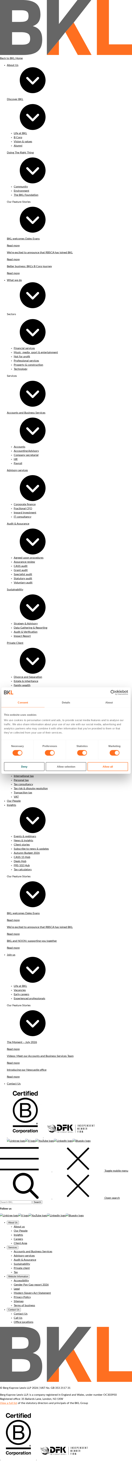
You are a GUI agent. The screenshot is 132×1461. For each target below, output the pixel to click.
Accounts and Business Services (26, 412)
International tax (24, 776)
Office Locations (23, 1322)
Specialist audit (23, 574)
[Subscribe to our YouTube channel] (45, 1141)
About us (19, 1226)
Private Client (15, 643)
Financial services (24, 348)
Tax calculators (23, 869)
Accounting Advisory (26, 451)
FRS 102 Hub (22, 865)
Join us (11, 954)
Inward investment (25, 512)
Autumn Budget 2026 (27, 853)
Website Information (18, 1276)
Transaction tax (23, 792)
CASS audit (21, 566)
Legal (17, 1288)
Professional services (26, 360)
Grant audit (21, 570)
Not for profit (22, 356)
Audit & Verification (25, 632)
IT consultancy (22, 516)
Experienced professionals (29, 998)
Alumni (18, 145)
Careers (18, 1239)
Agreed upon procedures (28, 557)
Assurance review (24, 562)
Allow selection (66, 766)
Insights (11, 805)
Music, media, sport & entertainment (36, 352)
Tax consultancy (23, 784)
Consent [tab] (23, 702)
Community (21, 186)
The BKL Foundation (26, 195)
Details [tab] (66, 702)
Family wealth (22, 685)
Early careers (21, 994)
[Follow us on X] (30, 1141)
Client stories (22, 844)
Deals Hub (20, 861)
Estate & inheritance (26, 681)
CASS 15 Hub (22, 857)
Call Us (18, 1318)
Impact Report (22, 636)
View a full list (8, 1403)
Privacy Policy (22, 1297)
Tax (16, 1272)
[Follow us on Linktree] (16, 1141)
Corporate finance (25, 504)
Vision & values (23, 141)
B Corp (18, 137)
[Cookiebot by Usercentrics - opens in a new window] (113, 692)
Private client (22, 1268)
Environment (21, 190)
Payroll (18, 463)
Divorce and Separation (28, 677)
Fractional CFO (23, 508)
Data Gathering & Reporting (30, 627)
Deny (24, 766)
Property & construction (28, 364)
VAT (16, 796)
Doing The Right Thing (20, 152)
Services (12, 1247)
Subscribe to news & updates (31, 848)
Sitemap (19, 1301)
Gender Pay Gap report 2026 (31, 1284)
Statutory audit (23, 578)
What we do (14, 280)
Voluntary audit (23, 582)
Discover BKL (15, 99)
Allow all (108, 766)
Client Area (20, 1243)
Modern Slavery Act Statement (32, 1293)
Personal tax (21, 780)
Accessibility (21, 1280)
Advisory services (17, 470)
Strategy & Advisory (26, 623)
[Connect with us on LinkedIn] (63, 1141)
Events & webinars (25, 836)
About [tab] (109, 702)
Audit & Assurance (18, 523)
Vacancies (20, 990)
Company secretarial (26, 455)
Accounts (19, 446)
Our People (14, 801)
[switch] (50, 752)
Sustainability (15, 589)
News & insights (23, 840)
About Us (12, 65)
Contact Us (14, 1083)
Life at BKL (20, 133)
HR (16, 459)
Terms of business (24, 1305)
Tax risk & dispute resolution (31, 788)
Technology (20, 369)
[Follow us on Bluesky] (82, 1141)
